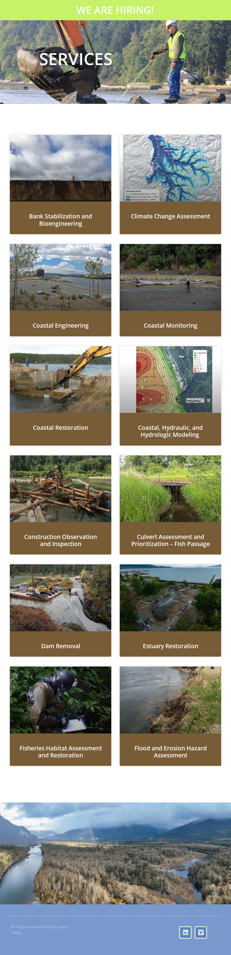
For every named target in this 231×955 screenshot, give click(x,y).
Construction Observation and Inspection (60, 540)
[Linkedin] (185, 932)
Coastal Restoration (60, 427)
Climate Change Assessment (170, 216)
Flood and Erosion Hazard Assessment (170, 751)
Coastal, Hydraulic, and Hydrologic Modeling (170, 431)
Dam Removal (60, 646)
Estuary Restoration (170, 646)
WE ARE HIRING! (115, 10)
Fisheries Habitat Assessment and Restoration (60, 751)
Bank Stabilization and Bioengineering (60, 219)
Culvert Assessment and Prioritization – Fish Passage (170, 540)
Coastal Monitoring (170, 325)
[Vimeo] (201, 932)
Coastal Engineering (61, 325)
